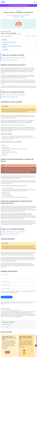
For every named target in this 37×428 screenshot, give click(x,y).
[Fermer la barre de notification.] (35, 5)
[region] (19, 345)
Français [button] (22, 16)
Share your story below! (4, 274)
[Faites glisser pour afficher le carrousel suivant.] (36, 345)
